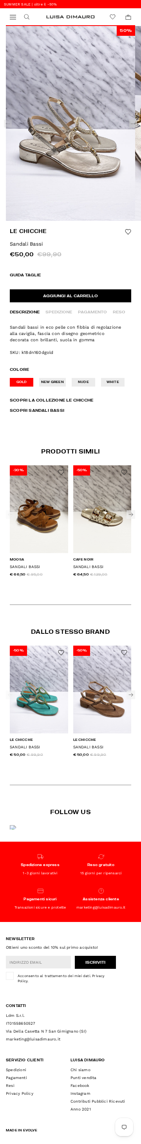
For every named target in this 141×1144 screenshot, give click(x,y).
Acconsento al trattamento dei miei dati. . (61, 978)
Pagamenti (16, 1078)
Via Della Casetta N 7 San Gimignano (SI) (46, 1031)
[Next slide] (133, 124)
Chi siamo (80, 1070)
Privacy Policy (19, 1093)
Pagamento (92, 312)
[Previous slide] (8, 124)
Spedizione (58, 312)
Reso (119, 312)
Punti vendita (83, 1078)
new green (52, 382)
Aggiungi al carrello (70, 296)
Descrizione (25, 312)
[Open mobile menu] (13, 17)
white (113, 382)
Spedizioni (16, 1070)
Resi (10, 1085)
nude (83, 382)
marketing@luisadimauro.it (33, 1039)
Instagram (80, 1093)
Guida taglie (25, 275)
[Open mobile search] (26, 17)
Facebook (80, 1085)
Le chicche (28, 231)
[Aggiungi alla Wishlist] (128, 232)
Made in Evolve (21, 1130)
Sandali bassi (25, 567)
